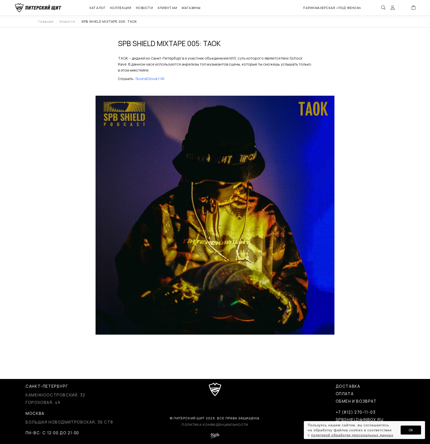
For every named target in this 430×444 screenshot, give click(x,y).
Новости (144, 7)
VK (162, 78)
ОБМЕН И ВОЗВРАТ (356, 401)
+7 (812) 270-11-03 (356, 412)
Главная (46, 21)
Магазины (191, 7)
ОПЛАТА (345, 393)
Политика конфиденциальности (215, 424)
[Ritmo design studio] (215, 437)
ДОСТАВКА (348, 386)
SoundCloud (146, 78)
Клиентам (167, 7)
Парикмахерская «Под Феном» (332, 7)
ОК (411, 430)
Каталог (97, 7)
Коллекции (120, 7)
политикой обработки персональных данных (352, 435)
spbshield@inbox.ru (360, 419)
